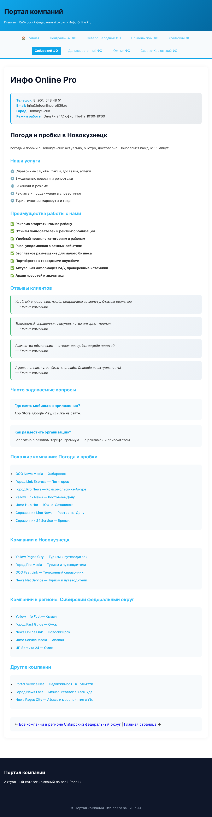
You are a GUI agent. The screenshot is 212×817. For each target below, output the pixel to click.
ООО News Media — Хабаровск (41, 474)
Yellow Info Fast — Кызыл (36, 616)
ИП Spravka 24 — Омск (34, 648)
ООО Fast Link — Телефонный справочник (49, 572)
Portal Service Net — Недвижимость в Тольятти (54, 684)
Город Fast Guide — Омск (36, 624)
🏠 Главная (31, 38)
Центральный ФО (63, 38)
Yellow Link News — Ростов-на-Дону (45, 497)
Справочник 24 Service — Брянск (43, 520)
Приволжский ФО (144, 38)
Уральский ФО (179, 38)
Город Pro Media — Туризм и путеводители (51, 565)
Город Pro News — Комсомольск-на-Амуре (51, 489)
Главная (10, 22)
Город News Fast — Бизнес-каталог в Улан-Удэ (54, 692)
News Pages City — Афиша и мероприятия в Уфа (55, 699)
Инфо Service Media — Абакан (40, 640)
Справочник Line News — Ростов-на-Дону (50, 513)
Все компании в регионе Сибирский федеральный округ (70, 724)
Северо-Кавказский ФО (159, 51)
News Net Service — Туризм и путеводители (51, 580)
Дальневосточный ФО (85, 51)
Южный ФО (121, 51)
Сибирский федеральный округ (42, 22)
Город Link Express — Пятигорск (42, 481)
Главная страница (140, 724)
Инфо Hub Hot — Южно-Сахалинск (44, 505)
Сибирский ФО (46, 51)
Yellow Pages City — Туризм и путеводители (52, 557)
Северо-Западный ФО (104, 38)
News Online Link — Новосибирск (43, 632)
